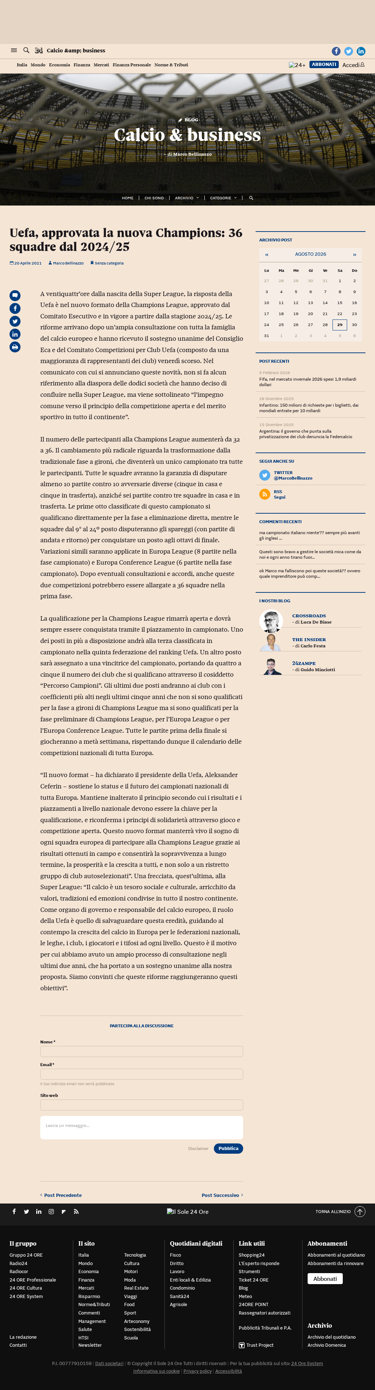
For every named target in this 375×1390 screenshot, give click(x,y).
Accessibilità (228, 1371)
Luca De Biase (316, 622)
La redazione (23, 1337)
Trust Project (260, 1345)
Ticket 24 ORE (254, 1280)
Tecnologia (135, 1255)
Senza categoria (109, 263)
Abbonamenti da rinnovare (336, 1263)
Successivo (221, 1195)
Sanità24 (179, 1296)
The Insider (309, 639)
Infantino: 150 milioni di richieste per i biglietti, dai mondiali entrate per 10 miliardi (309, 407)
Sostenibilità (137, 1329)
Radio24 (18, 1263)
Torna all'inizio (333, 1211)
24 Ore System (307, 1363)
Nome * (47, 1042)
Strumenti (249, 1271)
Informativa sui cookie (156, 1371)
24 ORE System (26, 1296)
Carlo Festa (313, 646)
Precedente (63, 1195)
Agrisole (178, 1304)
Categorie (220, 198)
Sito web (49, 1095)
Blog (190, 119)
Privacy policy (197, 1371)
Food (129, 1304)
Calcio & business (187, 135)
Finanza (82, 65)
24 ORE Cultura (26, 1288)
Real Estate (136, 1288)
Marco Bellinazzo (192, 154)
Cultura (132, 1263)
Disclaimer (198, 1148)
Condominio (182, 1288)
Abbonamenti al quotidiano (336, 1255)
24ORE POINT (253, 1304)
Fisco (175, 1255)
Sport (130, 1313)
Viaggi (130, 1296)
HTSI (83, 1338)
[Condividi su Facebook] (15, 308)
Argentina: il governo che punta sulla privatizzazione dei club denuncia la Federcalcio (305, 433)
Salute (85, 1329)
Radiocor (19, 1271)
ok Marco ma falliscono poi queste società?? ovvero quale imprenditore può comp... (309, 573)
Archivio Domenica (327, 1345)
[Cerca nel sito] (26, 50)
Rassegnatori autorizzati (264, 1313)
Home (127, 198)
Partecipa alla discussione (142, 1025)
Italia (22, 65)
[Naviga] (14, 50)
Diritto (176, 1263)
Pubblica (228, 1148)
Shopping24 (252, 1255)
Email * (47, 1064)
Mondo (38, 65)
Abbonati (324, 64)
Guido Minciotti (318, 670)
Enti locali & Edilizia (190, 1280)
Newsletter (90, 1345)
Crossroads (309, 615)
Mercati (101, 65)
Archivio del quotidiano (332, 1337)
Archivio (184, 198)
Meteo (245, 1296)
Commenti (89, 1313)
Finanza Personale (132, 65)
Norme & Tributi (171, 65)
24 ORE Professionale (33, 1280)
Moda (130, 1280)
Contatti (18, 1345)
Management (92, 1321)
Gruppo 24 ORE (26, 1255)
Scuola (131, 1338)
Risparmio (89, 1296)
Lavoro (177, 1271)
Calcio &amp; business (76, 50)
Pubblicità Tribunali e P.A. (265, 1328)
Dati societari (109, 1363)
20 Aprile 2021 (28, 263)
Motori (131, 1271)
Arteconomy (136, 1321)
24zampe (304, 662)
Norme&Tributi (94, 1304)
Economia (59, 65)
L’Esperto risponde (259, 1263)
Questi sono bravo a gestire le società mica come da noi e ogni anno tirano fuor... (310, 554)
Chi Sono (154, 198)
